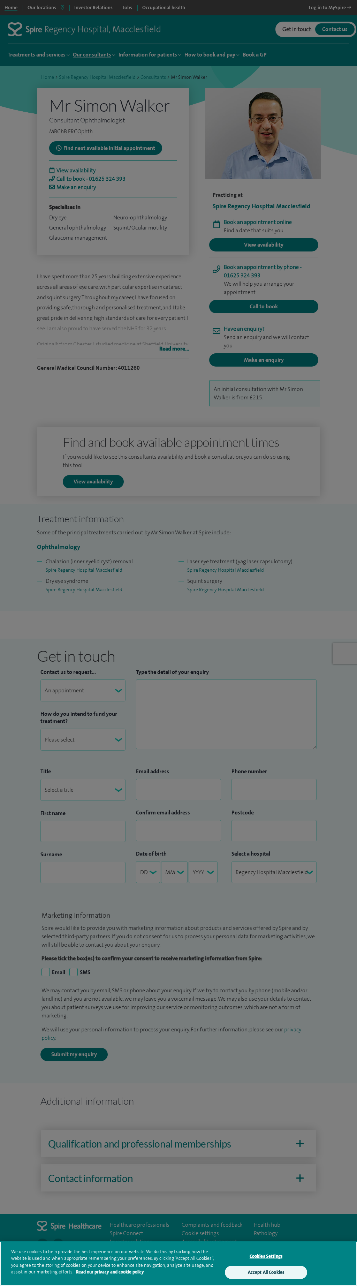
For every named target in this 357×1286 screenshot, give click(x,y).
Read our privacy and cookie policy (110, 1272)
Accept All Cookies (266, 1272)
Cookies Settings (266, 1256)
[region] (178, 1263)
